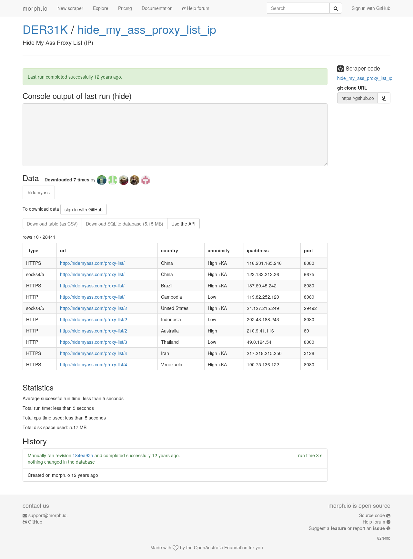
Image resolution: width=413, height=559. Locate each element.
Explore (100, 8)
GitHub (35, 521)
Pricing (125, 8)
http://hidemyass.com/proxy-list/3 (93, 342)
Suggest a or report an (347, 528)
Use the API (183, 223)
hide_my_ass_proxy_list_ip (146, 29)
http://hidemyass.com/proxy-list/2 (93, 308)
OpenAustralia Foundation (220, 547)
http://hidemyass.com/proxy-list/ (92, 263)
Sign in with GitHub (371, 8)
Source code (372, 515)
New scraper (70, 8)
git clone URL (352, 87)
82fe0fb (383, 538)
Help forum (197, 8)
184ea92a (83, 455)
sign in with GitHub (84, 209)
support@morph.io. (48, 515)
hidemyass (39, 192)
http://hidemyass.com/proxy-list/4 (93, 353)
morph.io (35, 8)
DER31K (45, 29)
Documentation (157, 8)
